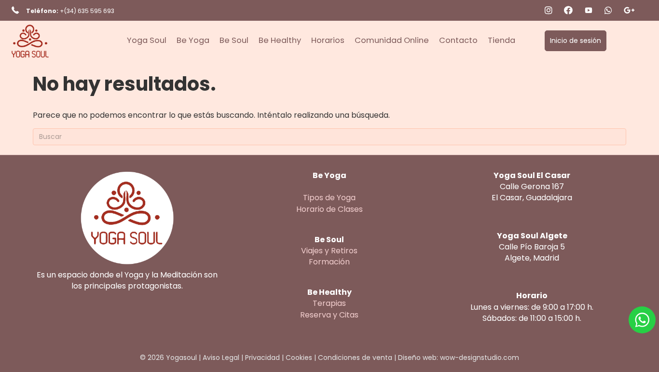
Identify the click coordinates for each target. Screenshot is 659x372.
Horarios (327, 40)
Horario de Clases (329, 209)
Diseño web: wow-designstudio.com (458, 357)
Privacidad (262, 357)
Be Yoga (193, 40)
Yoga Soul (146, 40)
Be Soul (234, 40)
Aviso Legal (221, 357)
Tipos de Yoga (329, 197)
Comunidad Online (392, 40)
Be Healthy (280, 40)
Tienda (501, 40)
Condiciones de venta (355, 357)
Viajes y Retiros (329, 250)
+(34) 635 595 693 (87, 11)
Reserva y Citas (329, 314)
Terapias (329, 303)
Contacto (458, 40)
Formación (329, 261)
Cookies (299, 357)
